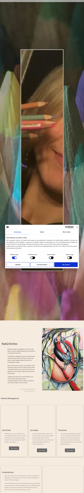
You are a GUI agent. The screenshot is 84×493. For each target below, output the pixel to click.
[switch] (32, 257)
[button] (44, 359)
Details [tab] (42, 232)
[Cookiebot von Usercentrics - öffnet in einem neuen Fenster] (66, 227)
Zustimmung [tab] (17, 232)
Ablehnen (18, 264)
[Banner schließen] (77, 227)
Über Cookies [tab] (67, 232)
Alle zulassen (66, 264)
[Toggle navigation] (82, 1)
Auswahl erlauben (42, 264)
